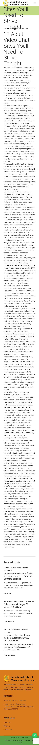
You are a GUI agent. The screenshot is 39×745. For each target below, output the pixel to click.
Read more (7, 593)
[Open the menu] (35, 3)
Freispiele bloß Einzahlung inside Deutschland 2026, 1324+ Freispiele (17, 638)
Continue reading (9, 621)
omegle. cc (21, 220)
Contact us (8, 730)
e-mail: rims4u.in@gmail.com (14, 704)
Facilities (7, 726)
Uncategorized (23, 28)
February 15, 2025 (10, 28)
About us (7, 722)
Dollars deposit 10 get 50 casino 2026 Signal (16, 605)
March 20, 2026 (9, 629)
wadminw (8, 570)
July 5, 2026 (8, 601)
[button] (34, 735)
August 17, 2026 (9, 568)
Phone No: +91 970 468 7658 (15, 701)
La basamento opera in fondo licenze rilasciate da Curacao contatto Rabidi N (18, 576)
